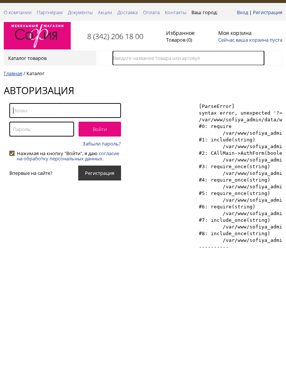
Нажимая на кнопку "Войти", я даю (68, 153)
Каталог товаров (27, 58)
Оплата (151, 12)
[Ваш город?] (221, 12)
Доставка (127, 12)
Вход (242, 12)
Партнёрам (50, 12)
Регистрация (267, 12)
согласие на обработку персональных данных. (68, 156)
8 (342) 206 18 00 (115, 36)
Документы (80, 12)
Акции (105, 12)
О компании (18, 12)
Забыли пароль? (102, 143)
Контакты (175, 12)
